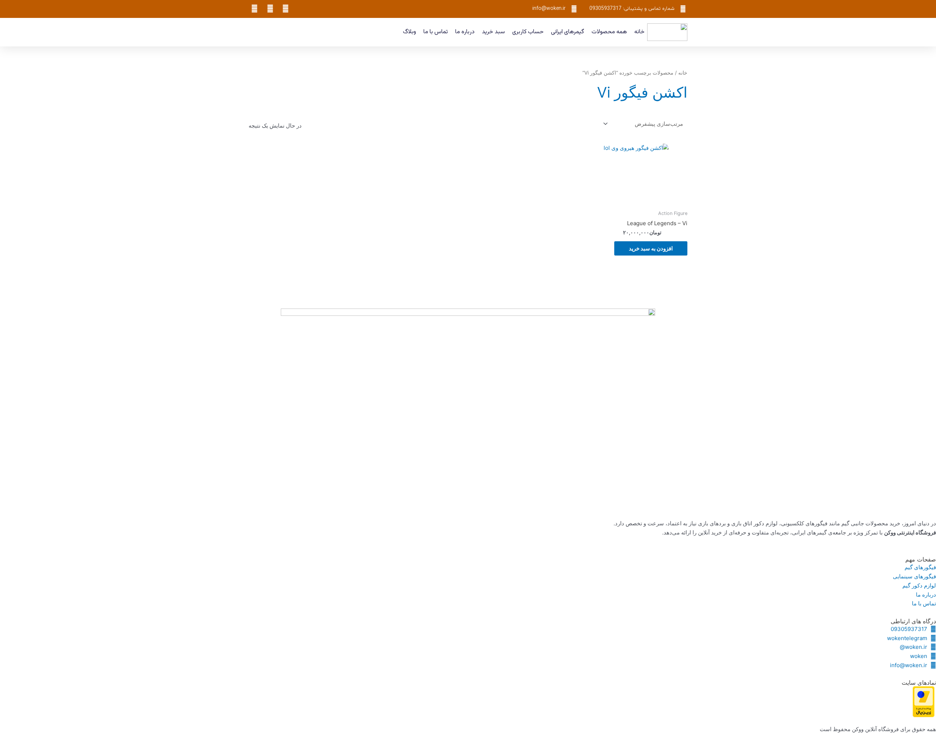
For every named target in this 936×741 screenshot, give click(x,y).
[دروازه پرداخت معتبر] (924, 701)
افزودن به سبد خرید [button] (651, 248)
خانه (639, 32)
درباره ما (465, 32)
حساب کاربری (528, 32)
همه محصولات (609, 32)
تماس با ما (435, 32)
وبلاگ (409, 32)
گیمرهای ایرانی (567, 32)
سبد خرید (493, 32)
